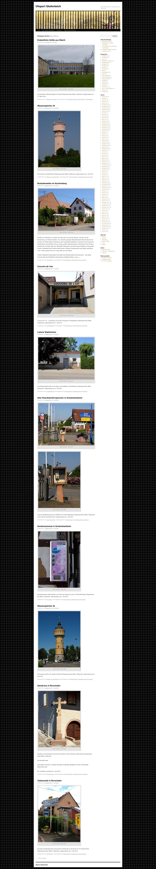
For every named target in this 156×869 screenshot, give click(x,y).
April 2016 (104, 117)
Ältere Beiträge (41, 858)
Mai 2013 (104, 174)
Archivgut (104, 252)
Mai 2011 (104, 213)
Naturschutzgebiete (106, 77)
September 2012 (105, 187)
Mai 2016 (104, 116)
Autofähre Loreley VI (106, 51)
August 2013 (105, 169)
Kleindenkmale (50, 774)
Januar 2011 (104, 220)
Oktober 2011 (105, 205)
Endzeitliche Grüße (72, 99)
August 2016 (105, 111)
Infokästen (104, 69)
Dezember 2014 (105, 143)
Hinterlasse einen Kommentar (85, 177)
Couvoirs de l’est (45, 266)
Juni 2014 (104, 153)
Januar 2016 (104, 122)
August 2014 (105, 150)
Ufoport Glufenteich (48, 6)
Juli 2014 (104, 152)
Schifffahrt (104, 80)
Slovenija (104, 238)
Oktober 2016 (105, 108)
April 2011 (104, 215)
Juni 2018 (104, 99)
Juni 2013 (104, 173)
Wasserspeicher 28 (46, 605)
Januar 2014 (104, 161)
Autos (103, 59)
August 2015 (105, 130)
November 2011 (105, 204)
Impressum (59, 30)
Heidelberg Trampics (106, 259)
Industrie (54, 99)
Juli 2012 (104, 191)
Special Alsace (81, 99)
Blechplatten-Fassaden (107, 60)
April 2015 (104, 137)
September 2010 (105, 226)
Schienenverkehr (51, 520)
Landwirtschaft (50, 325)
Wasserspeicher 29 (46, 105)
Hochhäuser (104, 65)
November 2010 (105, 223)
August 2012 (105, 189)
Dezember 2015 (105, 124)
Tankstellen (104, 83)
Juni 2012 (104, 192)
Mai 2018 (104, 101)
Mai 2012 (104, 194)
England (104, 244)
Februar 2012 (105, 199)
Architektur (49, 99)
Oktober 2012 (105, 186)
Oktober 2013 (105, 166)
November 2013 (105, 165)
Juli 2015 (104, 132)
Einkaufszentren (105, 62)
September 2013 (105, 168)
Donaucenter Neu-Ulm (107, 41)
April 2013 (104, 176)
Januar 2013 (104, 181)
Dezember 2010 (105, 221)
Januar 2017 (104, 103)
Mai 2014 (104, 155)
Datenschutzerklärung (70, 30)
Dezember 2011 (105, 202)
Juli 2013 (104, 171)
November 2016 (105, 106)
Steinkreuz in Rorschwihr (48, 685)
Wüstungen (104, 91)
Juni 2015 (104, 134)
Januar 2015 (104, 142)
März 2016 (104, 119)
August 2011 (105, 208)
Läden (103, 73)
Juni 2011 (104, 212)
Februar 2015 (105, 140)
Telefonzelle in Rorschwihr (49, 780)
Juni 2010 (104, 231)
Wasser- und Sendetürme (53, 177)
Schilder (104, 82)
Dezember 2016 (105, 104)
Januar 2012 (104, 200)
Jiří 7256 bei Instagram (107, 261)
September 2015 (105, 129)
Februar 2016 (105, 121)
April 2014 (104, 156)
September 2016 (105, 109)
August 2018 (105, 96)
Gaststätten (104, 64)
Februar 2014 (105, 160)
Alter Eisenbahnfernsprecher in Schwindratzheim (59, 397)
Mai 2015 (104, 135)
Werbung (104, 90)
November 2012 (105, 184)
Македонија (104, 239)
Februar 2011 (105, 218)
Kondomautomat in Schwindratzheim (54, 526)
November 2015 (105, 126)
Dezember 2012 (105, 182)
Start (39, 30)
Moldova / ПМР (105, 241)
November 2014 (105, 145)
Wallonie (104, 236)
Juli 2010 (104, 230)
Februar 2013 (105, 179)
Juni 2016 (104, 114)
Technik (103, 85)
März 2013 (104, 178)
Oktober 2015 (105, 127)
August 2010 (105, 228)
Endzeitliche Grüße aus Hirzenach (109, 49)
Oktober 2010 (105, 225)
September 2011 (105, 207)
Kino (103, 70)
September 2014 (105, 148)
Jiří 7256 (54, 42)
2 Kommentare (89, 99)
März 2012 (104, 197)
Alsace (103, 243)
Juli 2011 (104, 210)
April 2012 (104, 195)
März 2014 (104, 158)
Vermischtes (50, 260)
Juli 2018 (104, 98)
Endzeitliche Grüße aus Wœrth (51, 40)
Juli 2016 (104, 113)
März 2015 (104, 139)
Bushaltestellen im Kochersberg (52, 183)
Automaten (49, 599)
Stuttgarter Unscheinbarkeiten (108, 251)
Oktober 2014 (105, 147)
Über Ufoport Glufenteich (48, 30)
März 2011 (104, 217)
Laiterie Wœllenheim (46, 332)
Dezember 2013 (105, 163)
